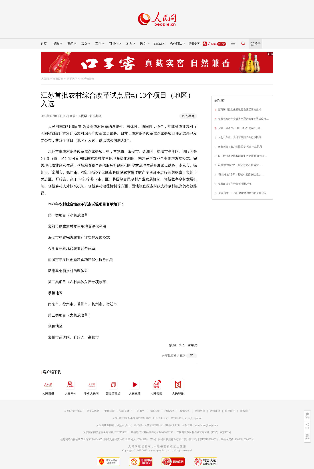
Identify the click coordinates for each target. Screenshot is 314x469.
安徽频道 (58, 78)
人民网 (45, 78)
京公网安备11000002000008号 (237, 439)
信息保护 (230, 411)
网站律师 (215, 411)
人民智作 (178, 393)
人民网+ (70, 393)
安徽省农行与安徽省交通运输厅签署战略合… (243, 118)
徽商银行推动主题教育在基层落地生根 (239, 109)
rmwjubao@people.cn (206, 425)
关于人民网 (93, 411)
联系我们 (245, 411)
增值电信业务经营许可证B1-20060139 (152, 432)
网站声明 (200, 411)
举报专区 (194, 43)
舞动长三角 (87, 78)
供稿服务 (170, 411)
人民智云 (156, 393)
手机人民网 (91, 393)
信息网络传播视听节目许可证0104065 (81, 439)
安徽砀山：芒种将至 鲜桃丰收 (235, 183)
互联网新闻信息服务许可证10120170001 (105, 432)
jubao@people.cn (193, 418)
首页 (44, 43)
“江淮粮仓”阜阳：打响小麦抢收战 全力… (241, 174)
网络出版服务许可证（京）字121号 (178, 439)
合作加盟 (155, 411)
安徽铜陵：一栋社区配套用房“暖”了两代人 (242, 193)
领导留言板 (113, 393)
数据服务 (185, 411)
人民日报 (48, 393)
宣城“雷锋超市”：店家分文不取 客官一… (241, 165)
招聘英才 (124, 411)
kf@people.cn (124, 425)
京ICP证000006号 (209, 439)
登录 (258, 43)
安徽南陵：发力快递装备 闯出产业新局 (240, 146)
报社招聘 (109, 411)
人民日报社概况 (73, 411)
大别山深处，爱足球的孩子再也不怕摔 (239, 137)
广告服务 (139, 411)
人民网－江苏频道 (90, 115)
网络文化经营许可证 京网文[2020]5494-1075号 (130, 439)
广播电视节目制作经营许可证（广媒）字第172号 (203, 432)
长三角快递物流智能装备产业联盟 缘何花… (242, 156)
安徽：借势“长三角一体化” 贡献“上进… (240, 128)
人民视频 (134, 393)
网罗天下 (72, 78)
